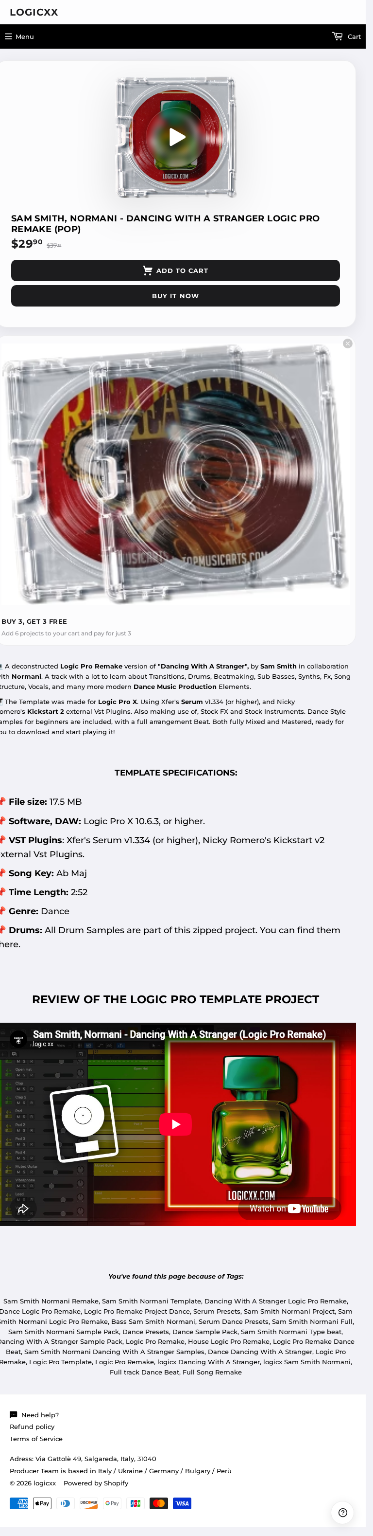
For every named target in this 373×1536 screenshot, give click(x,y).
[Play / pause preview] (176, 137)
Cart (353, 36)
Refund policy (32, 1426)
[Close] (348, 343)
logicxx (34, 12)
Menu (25, 36)
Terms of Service (36, 1439)
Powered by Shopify (96, 1483)
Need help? (40, 1415)
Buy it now (175, 296)
